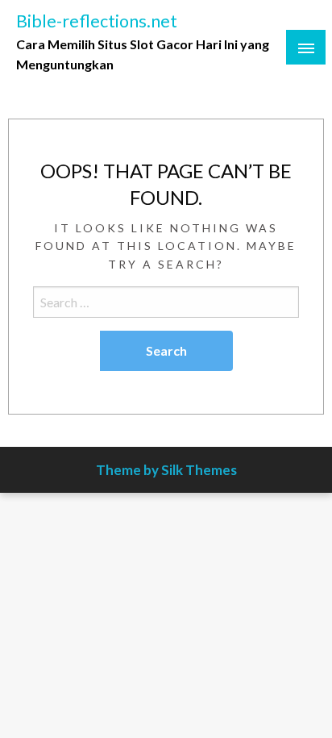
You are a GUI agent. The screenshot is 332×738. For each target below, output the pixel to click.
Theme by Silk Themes (166, 469)
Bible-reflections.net (96, 20)
